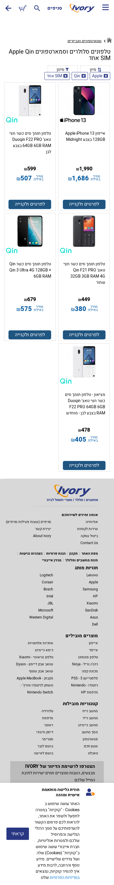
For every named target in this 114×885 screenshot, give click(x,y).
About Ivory (42, 536)
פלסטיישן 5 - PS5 (84, 678)
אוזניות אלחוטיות (40, 643)
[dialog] (57, 834)
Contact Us (89, 543)
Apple (97, 76)
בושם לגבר (45, 746)
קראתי (17, 833)
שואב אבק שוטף (41, 671)
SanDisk (91, 610)
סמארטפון (90, 739)
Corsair (47, 582)
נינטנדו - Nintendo (84, 685)
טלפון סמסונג (88, 657)
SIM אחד (54, 76)
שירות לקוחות (87, 529)
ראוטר (48, 725)
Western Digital (41, 617)
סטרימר (47, 739)
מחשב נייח (90, 711)
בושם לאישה (43, 753)
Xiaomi (92, 603)
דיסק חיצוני (44, 732)
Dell (95, 624)
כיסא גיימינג (44, 650)
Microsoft (45, 610)
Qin (77, 76)
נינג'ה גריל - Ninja (85, 664)
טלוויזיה (47, 711)
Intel (49, 596)
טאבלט (93, 753)
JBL (50, 603)
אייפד (93, 650)
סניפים (54, 8)
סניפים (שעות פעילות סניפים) (28, 521)
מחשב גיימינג (88, 725)
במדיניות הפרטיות (65, 877)
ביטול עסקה (89, 536)
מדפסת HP (89, 692)
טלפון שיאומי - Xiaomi (36, 657)
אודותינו (92, 521)
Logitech (46, 575)
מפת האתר (90, 553)
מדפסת (47, 718)
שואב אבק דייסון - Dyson (34, 664)
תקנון (73, 553)
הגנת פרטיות (55, 553)
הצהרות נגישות (31, 553)
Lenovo (92, 575)
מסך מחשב (90, 732)
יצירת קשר (43, 529)
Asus (94, 617)
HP (95, 596)
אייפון (93, 643)
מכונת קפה (90, 671)
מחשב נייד (90, 718)
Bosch (48, 589)
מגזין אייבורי (51, 560)
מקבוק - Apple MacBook (35, 678)
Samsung (90, 589)
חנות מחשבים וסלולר (81, 560)
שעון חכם (91, 746)
